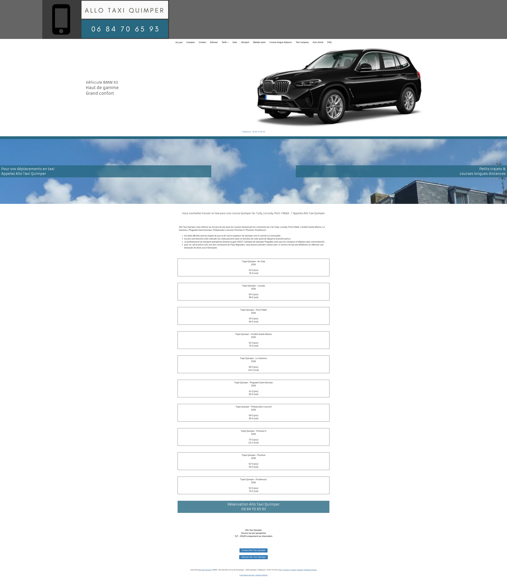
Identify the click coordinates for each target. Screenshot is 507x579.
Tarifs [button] (224, 42)
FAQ (329, 42)
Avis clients (318, 42)
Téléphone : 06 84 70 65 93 (253, 132)
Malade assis (259, 42)
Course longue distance (280, 42)
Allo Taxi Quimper (205, 570)
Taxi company (302, 42)
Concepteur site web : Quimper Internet (253, 575)
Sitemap (300, 570)
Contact (202, 42)
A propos (190, 42)
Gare (235, 42)
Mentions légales (310, 570)
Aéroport (245, 42)
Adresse (214, 42)
